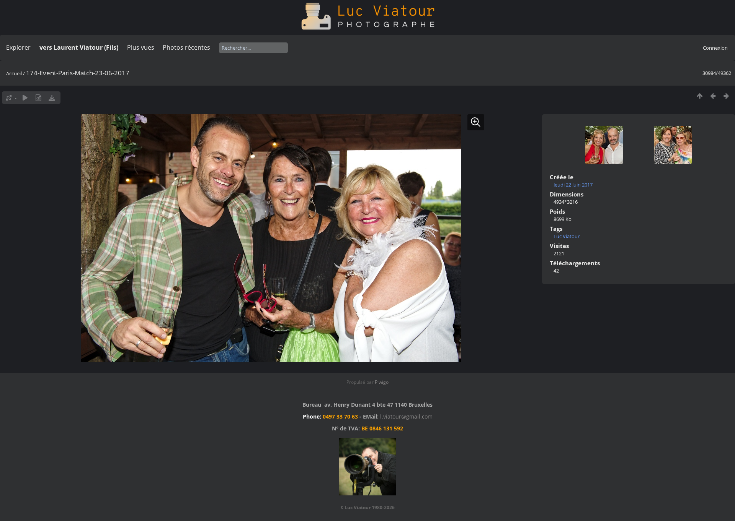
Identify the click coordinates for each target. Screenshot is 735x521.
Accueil (14, 73)
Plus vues (140, 47)
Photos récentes (186, 47)
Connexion (715, 47)
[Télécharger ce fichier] (52, 97)
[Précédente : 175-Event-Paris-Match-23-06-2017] (713, 95)
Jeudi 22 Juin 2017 (573, 184)
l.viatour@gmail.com (406, 416)
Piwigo (382, 382)
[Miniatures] (699, 95)
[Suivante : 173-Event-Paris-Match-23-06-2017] (726, 95)
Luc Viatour (567, 236)
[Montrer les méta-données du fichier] (38, 97)
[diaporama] (25, 97)
